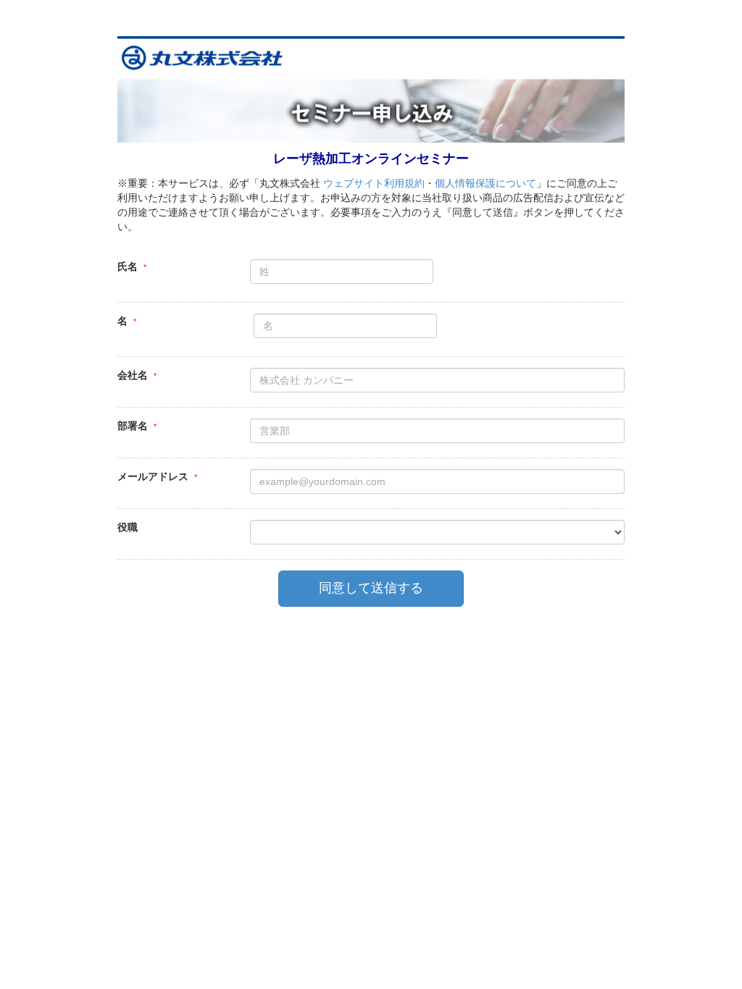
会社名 (132, 375)
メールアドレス (152, 476)
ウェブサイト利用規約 (374, 183)
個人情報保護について (485, 183)
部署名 (132, 426)
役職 (127, 527)
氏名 (127, 266)
